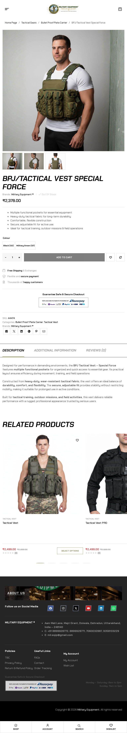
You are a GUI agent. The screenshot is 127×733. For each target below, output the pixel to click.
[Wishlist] (111, 725)
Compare (120, 257)
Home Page (11, 22)
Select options (70, 551)
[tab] (13, 350)
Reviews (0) (96, 350)
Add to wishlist (110, 257)
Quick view (77, 455)
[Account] (47, 725)
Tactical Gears (29, 22)
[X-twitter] (76, 608)
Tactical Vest (51, 322)
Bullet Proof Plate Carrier (54, 22)
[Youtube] (88, 608)
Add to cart (64, 257)
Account (47, 729)
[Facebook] (50, 608)
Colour (6, 238)
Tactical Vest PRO (96, 523)
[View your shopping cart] (120, 9)
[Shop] (15, 725)
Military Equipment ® (22, 194)
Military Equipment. (88, 709)
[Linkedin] (101, 608)
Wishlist (111, 729)
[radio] (8, 246)
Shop (16, 729)
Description (13, 350)
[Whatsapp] (113, 608)
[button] (4, 161)
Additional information (55, 350)
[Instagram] (63, 608)
